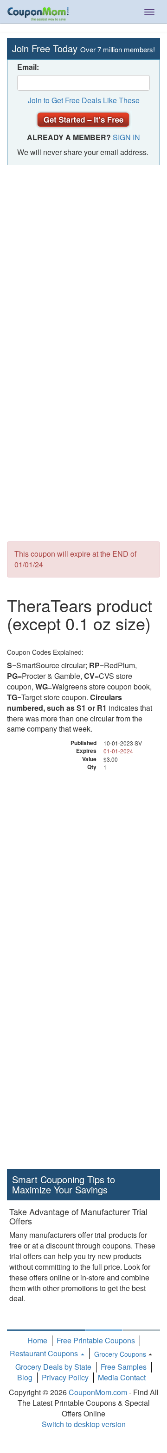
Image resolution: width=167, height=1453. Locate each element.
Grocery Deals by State (53, 1366)
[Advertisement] (83, 257)
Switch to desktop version (84, 1424)
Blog (24, 1377)
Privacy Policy (65, 1377)
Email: (28, 67)
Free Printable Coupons (96, 1340)
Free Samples (124, 1366)
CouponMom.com (98, 1392)
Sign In (126, 137)
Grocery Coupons (120, 1354)
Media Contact (122, 1377)
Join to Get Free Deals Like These (84, 100)
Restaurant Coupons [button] (45, 1353)
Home (37, 1340)
